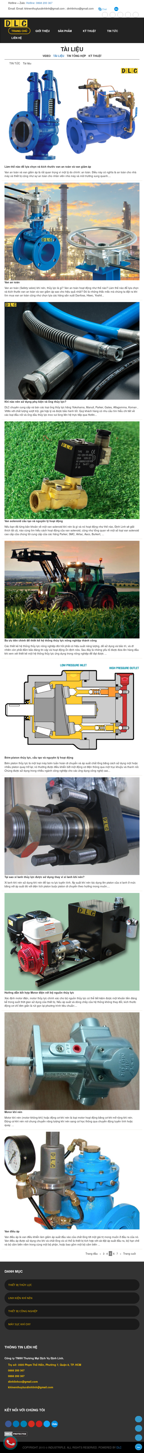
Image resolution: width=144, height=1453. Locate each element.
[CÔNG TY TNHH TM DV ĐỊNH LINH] (18, 23)
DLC (119, 1447)
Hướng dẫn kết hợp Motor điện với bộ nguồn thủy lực (39, 992)
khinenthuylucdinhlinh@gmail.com (30, 1387)
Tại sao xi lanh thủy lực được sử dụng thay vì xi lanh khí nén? (44, 877)
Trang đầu (92, 1253)
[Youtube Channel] (38, 1423)
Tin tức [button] (113, 31)
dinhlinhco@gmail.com (23, 1381)
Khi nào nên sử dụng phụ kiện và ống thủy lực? (35, 401)
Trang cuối (129, 1253)
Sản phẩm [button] (65, 31)
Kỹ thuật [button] (90, 31)
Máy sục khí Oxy (19, 1324)
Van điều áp (12, 1231)
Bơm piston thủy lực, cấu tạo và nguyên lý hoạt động (38, 757)
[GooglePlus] (30, 1423)
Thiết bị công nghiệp (22, 1311)
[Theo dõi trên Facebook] (138, 1437)
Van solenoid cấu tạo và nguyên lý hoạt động (33, 521)
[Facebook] (7, 1423)
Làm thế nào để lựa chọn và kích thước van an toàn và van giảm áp (47, 166)
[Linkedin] (15, 1423)
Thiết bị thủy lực (20, 1285)
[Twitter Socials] (23, 1423)
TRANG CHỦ (19, 31)
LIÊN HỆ (16, 38)
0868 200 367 (16, 1370)
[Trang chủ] (138, 1419)
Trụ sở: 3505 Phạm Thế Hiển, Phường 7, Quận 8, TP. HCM (44, 1365)
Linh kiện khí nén (20, 1298)
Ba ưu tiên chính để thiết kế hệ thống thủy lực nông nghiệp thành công (50, 640)
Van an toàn (12, 282)
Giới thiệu (42, 31)
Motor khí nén (13, 1112)
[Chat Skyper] (138, 1428)
